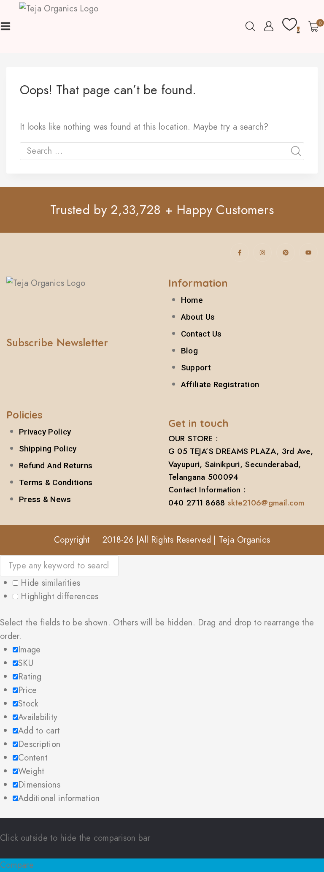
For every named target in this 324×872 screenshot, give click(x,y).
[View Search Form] (250, 26)
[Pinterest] (285, 252)
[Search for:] (162, 151)
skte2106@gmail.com (266, 502)
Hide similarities (49, 583)
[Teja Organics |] (77, 26)
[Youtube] (308, 252)
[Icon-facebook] (239, 252)
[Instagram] (262, 252)
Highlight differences (58, 596)
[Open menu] (5, 26)
